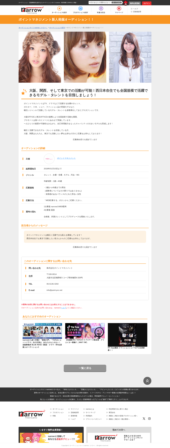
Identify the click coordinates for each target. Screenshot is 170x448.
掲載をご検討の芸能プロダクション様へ (123, 416)
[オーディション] (59, 10)
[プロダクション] (81, 10)
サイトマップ (90, 412)
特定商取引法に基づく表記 (118, 409)
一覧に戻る (85, 368)
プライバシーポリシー (94, 419)
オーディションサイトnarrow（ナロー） (83, 445)
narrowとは (90, 409)
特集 (54, 416)
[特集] (101, 10)
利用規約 (89, 416)
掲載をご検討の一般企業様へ (119, 419)
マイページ (75, 409)
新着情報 (74, 416)
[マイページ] (119, 10)
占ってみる (117, 2)
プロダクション (58, 412)
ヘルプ (135, 9)
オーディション (58, 409)
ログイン (147, 3)
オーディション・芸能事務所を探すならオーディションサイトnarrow (39, 2)
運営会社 (112, 412)
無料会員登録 (135, 3)
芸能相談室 (137, 12)
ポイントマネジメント (66, 158)
